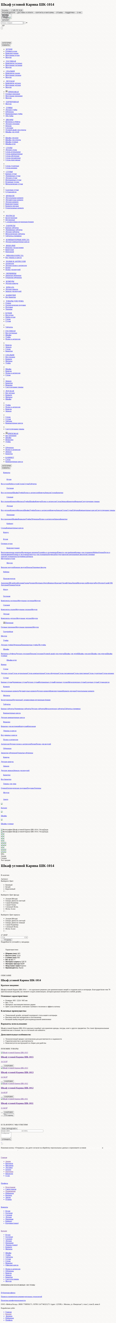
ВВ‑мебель (13, 583)
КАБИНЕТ (9, 457)
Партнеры (9, 1172)
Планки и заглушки (20, 554)
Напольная (9, 252)
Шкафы (8, 335)
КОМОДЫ (10, 281)
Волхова (20, 583)
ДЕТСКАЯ (10, 81)
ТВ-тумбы (9, 116)
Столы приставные (12, 160)
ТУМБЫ (9, 108)
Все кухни (9, 315)
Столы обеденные (12, 156)
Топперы (8, 309)
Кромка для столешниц (84, 552)
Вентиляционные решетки (11, 552)
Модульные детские (13, 85)
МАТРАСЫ (10, 216)
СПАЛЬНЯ (10, 71)
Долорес (32, 583)
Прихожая (10, 515)
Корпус (6, 532)
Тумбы (8, 337)
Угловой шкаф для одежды (15, 130)
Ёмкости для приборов (66, 552)
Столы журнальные (13, 152)
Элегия (17, 585)
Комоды (8, 345)
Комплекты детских (13, 83)
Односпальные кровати (14, 208)
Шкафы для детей (12, 132)
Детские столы (11, 150)
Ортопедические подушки (15, 305)
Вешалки (8, 385)
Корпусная (9, 250)
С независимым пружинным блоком (19, 222)
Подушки (9, 307)
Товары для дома (9, 784)
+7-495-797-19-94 (16, 10)
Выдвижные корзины (30, 552)
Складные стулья (12, 190)
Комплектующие (11, 53)
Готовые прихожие (12, 94)
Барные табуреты (12, 228)
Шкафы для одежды (13, 140)
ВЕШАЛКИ (10, 246)
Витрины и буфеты (12, 122)
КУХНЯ (9, 49)
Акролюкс (5, 583)
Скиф (107, 583)
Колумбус (5, 10)
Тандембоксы (22, 556)
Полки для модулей (13, 270)
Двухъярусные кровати (14, 200)
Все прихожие (10, 436)
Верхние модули (7, 567)
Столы (8, 319)
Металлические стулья (14, 184)
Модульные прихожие (14, 96)
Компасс (51, 583)
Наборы (6, 572)
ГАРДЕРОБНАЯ (12, 102)
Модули (8, 57)
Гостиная (10, 488)
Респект (101, 583)
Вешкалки (9, 440)
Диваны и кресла (9, 731)
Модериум (91, 583)
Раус (96, 583)
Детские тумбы (11, 110)
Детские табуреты (12, 232)
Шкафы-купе (10, 144)
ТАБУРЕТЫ (10, 226)
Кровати (8, 359)
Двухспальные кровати (14, 198)
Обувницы (9, 112)
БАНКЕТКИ (11, 295)
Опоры (101, 552)
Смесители (83, 554)
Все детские (10, 393)
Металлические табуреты (15, 234)
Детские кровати (11, 202)
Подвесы (51, 554)
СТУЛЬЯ (9, 172)
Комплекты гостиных (13, 63)
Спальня (10, 497)
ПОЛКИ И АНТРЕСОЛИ (16, 261)
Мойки (95, 552)
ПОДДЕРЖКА (70, 12)
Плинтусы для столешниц (38, 554)
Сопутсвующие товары (14, 387)
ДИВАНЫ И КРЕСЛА (14, 255)
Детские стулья (11, 178)
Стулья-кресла (10, 192)
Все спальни (10, 357)
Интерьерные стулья (13, 180)
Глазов (26, 583)
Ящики (3, 664)
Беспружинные (11, 218)
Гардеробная (8, 632)
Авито (5, 799)
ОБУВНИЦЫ (11, 273)
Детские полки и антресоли (16, 265)
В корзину (7, 940)
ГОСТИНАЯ (11, 61)
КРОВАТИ (10, 196)
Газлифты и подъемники (47, 552)
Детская (10, 506)
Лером (74, 583)
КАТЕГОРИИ (6, 43)
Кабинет (10, 523)
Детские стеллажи (12, 124)
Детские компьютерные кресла (17, 242)
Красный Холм (60, 583)
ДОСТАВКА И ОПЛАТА (25, 12)
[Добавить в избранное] (2, 1115)
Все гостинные (11, 333)
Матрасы (8, 361)
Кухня (9, 479)
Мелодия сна (82, 583)
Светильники (73, 554)
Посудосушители (61, 554)
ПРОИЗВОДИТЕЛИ (8, 12)
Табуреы (8, 421)
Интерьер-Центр (41, 583)
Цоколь (30, 556)
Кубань (69, 583)
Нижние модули (20, 567)
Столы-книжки (11, 168)
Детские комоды (11, 283)
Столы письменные (13, 158)
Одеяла (8, 303)
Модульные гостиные (13, 65)
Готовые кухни (11, 51)
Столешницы (11, 556)
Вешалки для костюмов (14, 248)
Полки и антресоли (12, 339)
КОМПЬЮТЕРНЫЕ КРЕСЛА (17, 240)
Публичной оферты (94, 1148)
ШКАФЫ (9, 120)
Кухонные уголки (12, 182)
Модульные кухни (12, 55)
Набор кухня (10, 317)
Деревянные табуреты (13, 230)
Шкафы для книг (12, 138)
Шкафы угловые (11, 142)
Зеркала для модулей (13, 291)
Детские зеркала (11, 289)
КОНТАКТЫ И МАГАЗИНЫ (45, 12)
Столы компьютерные (14, 154)
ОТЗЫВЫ (59, 12)
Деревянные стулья (12, 176)
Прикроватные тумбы (13, 114)
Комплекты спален (12, 73)
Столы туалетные (12, 166)
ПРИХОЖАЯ (13, 92)
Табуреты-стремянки (13, 236)
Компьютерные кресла (14, 423)
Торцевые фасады (39, 567)
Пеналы (8, 126)
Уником (12, 585)
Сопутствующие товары (14, 429)
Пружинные (10, 220)
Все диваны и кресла (13, 258)
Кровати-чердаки (12, 206)
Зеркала (8, 347)
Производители (9, 579)
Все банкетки (10, 297)
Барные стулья (11, 174)
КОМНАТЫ (6, 45)
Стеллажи (9, 128)
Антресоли (9, 263)
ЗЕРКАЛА (10, 287)
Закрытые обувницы (13, 275)
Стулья (8, 321)
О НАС (79, 12)
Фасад (5, 589)
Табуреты (9, 327)
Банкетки (9, 351)
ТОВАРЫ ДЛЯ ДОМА (15, 301)
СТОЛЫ (9, 148)
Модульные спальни (13, 75)
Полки (8, 267)
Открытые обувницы (13, 277)
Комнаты (6, 473)
